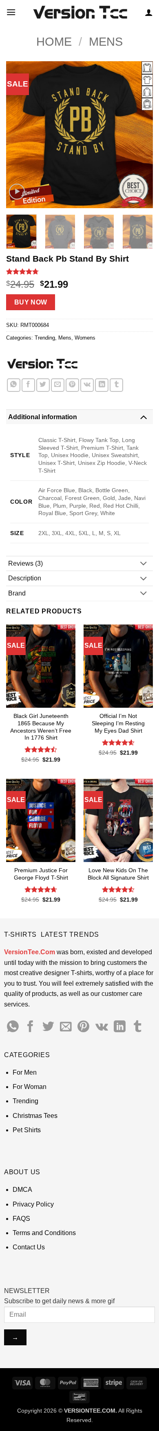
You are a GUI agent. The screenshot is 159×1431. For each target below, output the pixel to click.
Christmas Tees (35, 1115)
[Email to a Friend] (57, 385)
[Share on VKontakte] (87, 385)
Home (54, 41)
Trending (45, 338)
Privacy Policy (33, 1204)
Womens (85, 338)
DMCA (22, 1189)
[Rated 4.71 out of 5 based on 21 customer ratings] (79, 271)
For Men (25, 1072)
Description (24, 578)
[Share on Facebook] (28, 385)
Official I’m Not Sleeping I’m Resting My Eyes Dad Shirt (118, 723)
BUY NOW (30, 302)
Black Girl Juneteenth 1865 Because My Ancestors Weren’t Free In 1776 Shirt (40, 727)
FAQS (21, 1218)
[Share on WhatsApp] (13, 385)
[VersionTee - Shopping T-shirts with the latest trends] (80, 12)
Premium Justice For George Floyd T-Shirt (41, 874)
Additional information (42, 416)
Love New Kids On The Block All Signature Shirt (118, 874)
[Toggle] (143, 417)
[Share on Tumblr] (116, 385)
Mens (106, 41)
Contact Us (29, 1247)
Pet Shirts (27, 1130)
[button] (11, 12)
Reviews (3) (25, 563)
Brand (17, 593)
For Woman (29, 1086)
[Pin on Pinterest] (72, 385)
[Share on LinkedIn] (101, 385)
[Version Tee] (41, 364)
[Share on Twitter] (43, 385)
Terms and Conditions (44, 1232)
